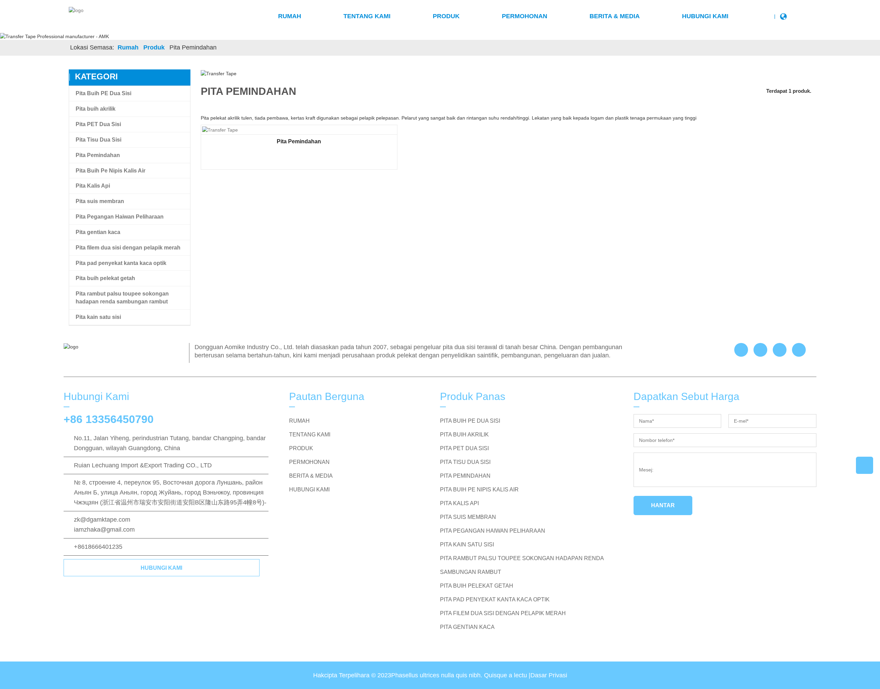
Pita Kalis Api (93, 186)
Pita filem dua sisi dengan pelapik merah (128, 248)
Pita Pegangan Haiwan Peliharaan (120, 217)
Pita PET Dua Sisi (98, 124)
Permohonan (524, 16)
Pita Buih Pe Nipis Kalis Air (110, 171)
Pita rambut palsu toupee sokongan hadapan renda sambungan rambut (122, 297)
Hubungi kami (705, 16)
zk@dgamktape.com (102, 519)
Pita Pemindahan (98, 155)
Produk (446, 16)
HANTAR (663, 505)
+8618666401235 (98, 546)
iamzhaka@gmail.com (104, 529)
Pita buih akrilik (96, 109)
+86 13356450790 (109, 419)
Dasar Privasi (548, 675)
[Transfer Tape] (220, 129)
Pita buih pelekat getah (105, 278)
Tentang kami (366, 16)
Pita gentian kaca (98, 232)
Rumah (289, 16)
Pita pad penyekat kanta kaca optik (121, 263)
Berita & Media (615, 16)
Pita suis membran (100, 201)
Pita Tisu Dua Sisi (98, 140)
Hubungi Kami (161, 568)
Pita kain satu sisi (98, 317)
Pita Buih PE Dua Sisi (103, 93)
